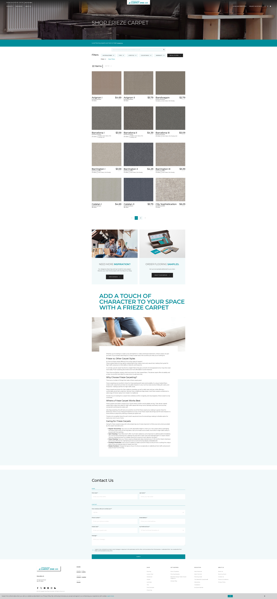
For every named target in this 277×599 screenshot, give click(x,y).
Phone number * (96, 517)
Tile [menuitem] (148, 584)
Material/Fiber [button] (107, 55)
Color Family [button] (145, 55)
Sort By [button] (107, 66)
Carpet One (95, 15)
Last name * (142, 492)
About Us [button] (28, 6)
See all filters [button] (174, 55)
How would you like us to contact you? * (102, 508)
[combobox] (137, 49)
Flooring (102, 15)
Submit (138, 556)
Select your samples (161, 275)
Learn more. (110, 596)
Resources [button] (19, 6)
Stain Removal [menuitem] (198, 571)
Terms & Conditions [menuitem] (223, 579)
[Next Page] (145, 218)
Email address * (143, 517)
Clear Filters (111, 59)
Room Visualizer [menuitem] (175, 571)
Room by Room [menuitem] (222, 574)
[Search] (164, 49)
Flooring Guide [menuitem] (198, 576)
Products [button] (9, 6)
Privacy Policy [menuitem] (221, 582)
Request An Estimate (255, 6)
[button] (265, 6)
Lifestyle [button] (131, 55)
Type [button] (120, 55)
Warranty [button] (159, 55)
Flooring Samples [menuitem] (175, 574)
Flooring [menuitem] (149, 571)
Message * (94, 535)
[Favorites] (267, 6)
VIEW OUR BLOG (113, 276)
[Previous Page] (132, 218)
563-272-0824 (28, 2)
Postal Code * (95, 526)
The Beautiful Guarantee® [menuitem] (201, 579)
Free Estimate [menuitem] (150, 587)
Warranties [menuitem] (197, 582)
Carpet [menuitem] (148, 579)
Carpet (108, 15)
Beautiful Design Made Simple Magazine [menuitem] (178, 577)
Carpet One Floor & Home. (47, 591)
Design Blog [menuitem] (174, 581)
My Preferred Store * (144, 526)
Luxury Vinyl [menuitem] (150, 574)
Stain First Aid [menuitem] (198, 574)
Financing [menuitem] (149, 590)
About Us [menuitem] (220, 571)
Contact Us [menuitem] (221, 576)
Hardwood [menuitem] (149, 576)
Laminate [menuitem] (149, 582)
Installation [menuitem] (197, 584)
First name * (95, 492)
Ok (230, 596)
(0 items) (270, 6)
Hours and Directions (239, 6)
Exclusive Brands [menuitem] (198, 587)
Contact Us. (120, 43)
